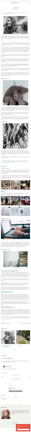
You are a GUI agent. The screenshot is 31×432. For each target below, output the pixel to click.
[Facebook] (16, 423)
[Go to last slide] (1, 339)
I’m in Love (19, 345)
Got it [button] (23, 429)
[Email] (17, 423)
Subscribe (15, 391)
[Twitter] (13, 423)
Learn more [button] (18, 427)
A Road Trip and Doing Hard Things (6, 323)
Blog (15, 403)
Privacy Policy (20, 403)
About (13, 403)
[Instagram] (14, 423)
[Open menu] (29, 2)
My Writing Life (6, 13)
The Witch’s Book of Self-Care (10, 107)
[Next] (29, 339)
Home (9, 403)
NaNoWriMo (18, 242)
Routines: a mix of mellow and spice (24, 323)
